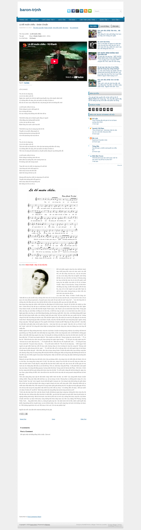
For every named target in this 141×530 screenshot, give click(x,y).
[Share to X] (24, 414)
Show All (119, 165)
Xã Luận (95, 118)
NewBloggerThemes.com (115, 526)
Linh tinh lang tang (88, 20)
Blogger (47, 525)
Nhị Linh (95, 138)
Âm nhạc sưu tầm (38, 28)
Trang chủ (23, 20)
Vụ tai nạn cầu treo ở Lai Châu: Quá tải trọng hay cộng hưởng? (108, 68)
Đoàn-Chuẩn (48, 28)
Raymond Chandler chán (99, 140)
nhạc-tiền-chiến (57, 28)
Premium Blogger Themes (115, 524)
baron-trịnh (30, 9)
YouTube (26, 83)
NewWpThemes (86, 524)
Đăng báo (35, 20)
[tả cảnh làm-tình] (103, 42)
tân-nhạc (65, 28)
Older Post (83, 419)
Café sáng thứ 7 (48, 20)
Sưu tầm (116, 20)
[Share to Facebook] (26, 414)
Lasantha (104, 524)
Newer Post (23, 419)
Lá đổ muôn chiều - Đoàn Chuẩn (33, 24)
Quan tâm (104, 20)
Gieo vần (61, 20)
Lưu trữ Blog (105, 26)
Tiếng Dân (95, 146)
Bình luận (115, 26)
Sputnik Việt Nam (98, 128)
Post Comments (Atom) (34, 516)
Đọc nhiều (93, 26)
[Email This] (20, 414)
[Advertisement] (53, 499)
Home (53, 419)
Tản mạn (73, 20)
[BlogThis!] (22, 414)
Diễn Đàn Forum (97, 156)
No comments (74, 28)
